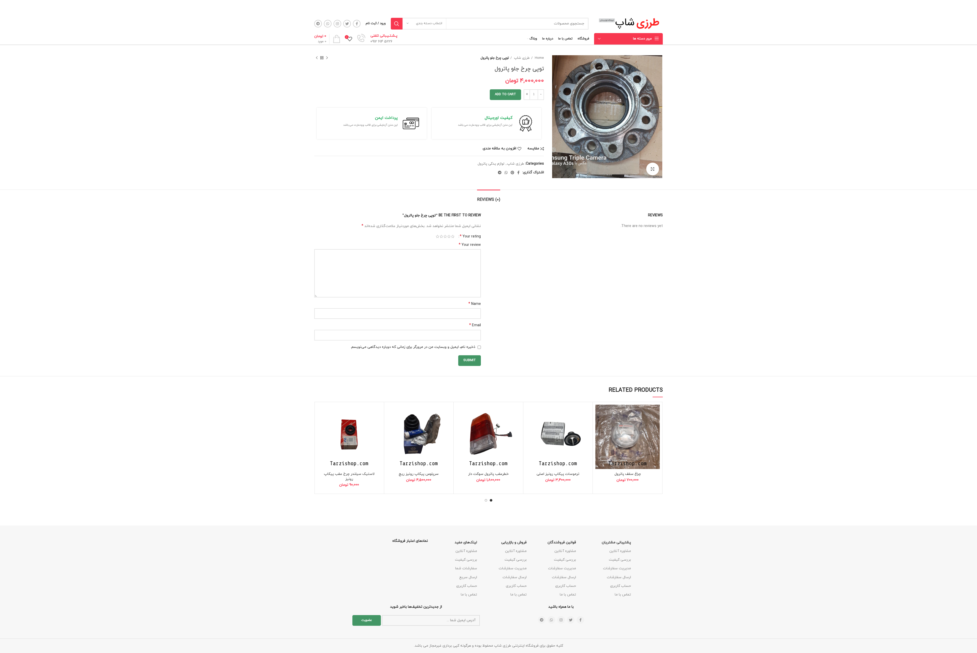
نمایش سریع (599, 436)
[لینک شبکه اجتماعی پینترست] (512, 172)
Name (474, 304)
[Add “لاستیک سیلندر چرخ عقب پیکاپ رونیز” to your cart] (320, 424)
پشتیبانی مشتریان (616, 542)
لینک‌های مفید (466, 542)
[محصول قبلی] (326, 58)
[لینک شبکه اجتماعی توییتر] (347, 23)
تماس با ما (623, 594)
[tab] (488, 197)
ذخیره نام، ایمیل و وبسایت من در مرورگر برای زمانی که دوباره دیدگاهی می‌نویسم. (413, 347)
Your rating (470, 236)
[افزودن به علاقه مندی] (599, 413)
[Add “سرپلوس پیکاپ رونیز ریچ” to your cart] (390, 424)
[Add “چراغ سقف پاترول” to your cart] (599, 424)
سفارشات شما (466, 568)
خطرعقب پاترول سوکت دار (488, 474)
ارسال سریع (468, 577)
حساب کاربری (620, 586)
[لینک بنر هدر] (496, 7)
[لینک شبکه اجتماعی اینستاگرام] (337, 23)
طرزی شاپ (521, 57)
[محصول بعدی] (316, 58)
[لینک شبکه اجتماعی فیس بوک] (357, 23)
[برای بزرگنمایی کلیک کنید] (652, 169)
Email (475, 325)
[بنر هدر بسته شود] (6, 7)
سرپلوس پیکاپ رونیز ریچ (419, 474)
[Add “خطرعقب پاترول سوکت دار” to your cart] (460, 424)
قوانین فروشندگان (562, 542)
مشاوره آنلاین (620, 551)
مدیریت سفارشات (617, 568)
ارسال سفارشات (619, 577)
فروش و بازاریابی (514, 542)
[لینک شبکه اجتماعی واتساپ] (328, 23)
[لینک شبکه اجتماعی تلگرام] (318, 23)
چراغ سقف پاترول (627, 474)
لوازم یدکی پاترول (491, 163)
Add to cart (505, 94)
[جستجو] (397, 24)
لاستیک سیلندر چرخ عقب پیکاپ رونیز (349, 476)
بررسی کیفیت (620, 559)
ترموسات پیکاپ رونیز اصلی (558, 474)
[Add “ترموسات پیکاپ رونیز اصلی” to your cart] (529, 424)
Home (539, 57)
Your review (470, 245)
